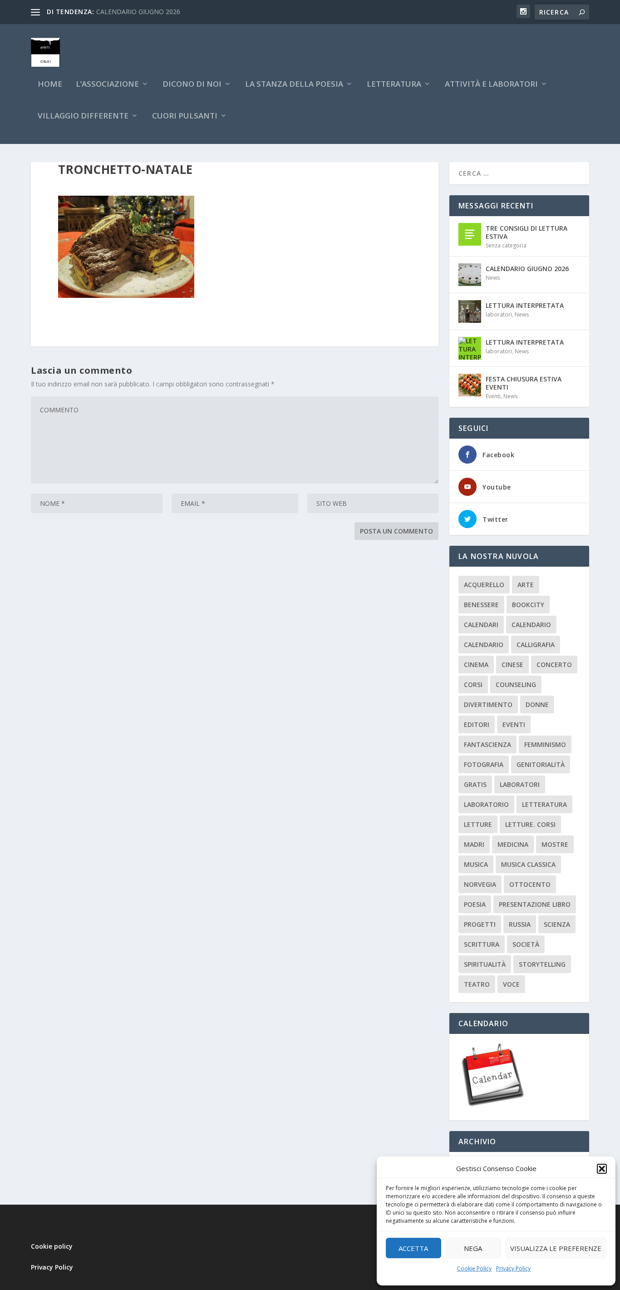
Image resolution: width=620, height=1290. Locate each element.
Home (50, 84)
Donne (537, 704)
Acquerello (484, 584)
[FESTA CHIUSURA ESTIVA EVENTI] (469, 385)
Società (525, 944)
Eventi (493, 396)
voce (511, 984)
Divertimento (488, 704)
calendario (531, 624)
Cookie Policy (474, 1268)
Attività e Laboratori (491, 84)
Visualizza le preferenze (555, 1248)
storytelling (542, 964)
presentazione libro (535, 904)
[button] (601, 1168)
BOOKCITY (528, 604)
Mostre (554, 844)
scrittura (481, 944)
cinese (512, 664)
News (493, 278)
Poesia (475, 904)
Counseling (516, 684)
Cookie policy (52, 1246)
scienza (557, 924)
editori (476, 724)
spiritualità (485, 964)
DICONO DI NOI (191, 84)
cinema (476, 664)
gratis (475, 784)
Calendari (481, 624)
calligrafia (536, 644)
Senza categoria (506, 245)
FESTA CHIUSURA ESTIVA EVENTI (523, 383)
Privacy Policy (513, 1268)
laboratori (499, 314)
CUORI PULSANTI (184, 116)
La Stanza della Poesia (294, 84)
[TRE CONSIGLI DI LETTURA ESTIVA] (469, 234)
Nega (473, 1248)
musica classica (528, 864)
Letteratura (544, 804)
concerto (554, 664)
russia (520, 924)
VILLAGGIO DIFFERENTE (83, 116)
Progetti (480, 924)
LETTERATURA (394, 84)
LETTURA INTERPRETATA (525, 305)
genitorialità (541, 764)
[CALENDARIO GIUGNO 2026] (469, 274)
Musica (476, 864)
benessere (481, 604)
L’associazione (107, 84)
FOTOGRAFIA (483, 764)
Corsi (473, 684)
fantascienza (487, 744)
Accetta (413, 1248)
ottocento (530, 884)
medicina (512, 844)
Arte (525, 584)
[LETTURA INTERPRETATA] (469, 311)
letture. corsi (530, 824)
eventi (513, 724)
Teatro (477, 984)
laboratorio (486, 804)
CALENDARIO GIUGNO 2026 (138, 11)
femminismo (545, 744)
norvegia (480, 884)
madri (474, 844)
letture (478, 824)
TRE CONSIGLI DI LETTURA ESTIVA (526, 232)
